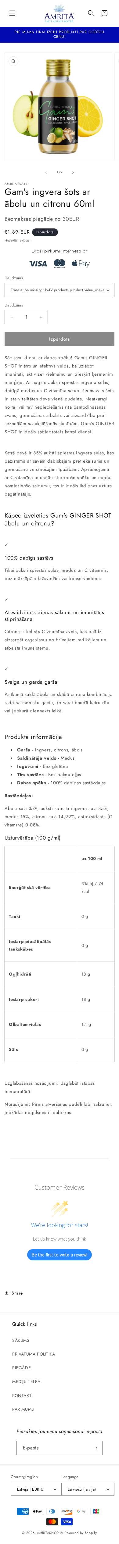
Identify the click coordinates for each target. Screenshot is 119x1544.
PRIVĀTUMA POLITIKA (33, 1354)
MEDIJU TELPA (26, 1381)
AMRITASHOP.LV (50, 1532)
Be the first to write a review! (59, 1255)
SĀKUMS (21, 1340)
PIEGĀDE (21, 1368)
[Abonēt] (95, 1448)
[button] (12, 13)
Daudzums (14, 278)
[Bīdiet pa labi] (73, 172)
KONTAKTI (22, 1395)
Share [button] (17, 1293)
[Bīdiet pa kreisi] (46, 172)
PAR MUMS (23, 1409)
